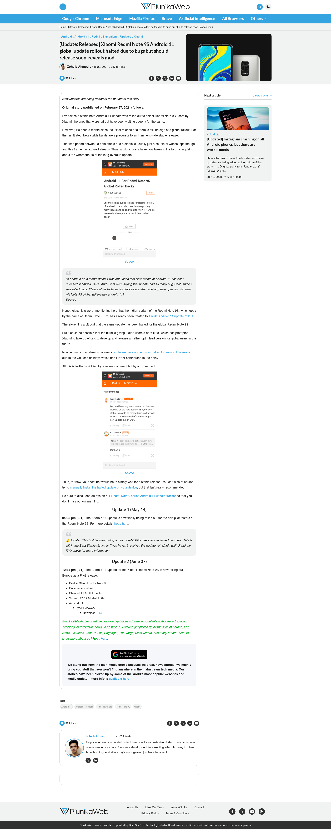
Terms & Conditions (178, 813)
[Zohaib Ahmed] (73, 748)
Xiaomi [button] (138, 36)
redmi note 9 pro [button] (104, 706)
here (104, 638)
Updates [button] (125, 36)
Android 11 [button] (81, 36)
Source (129, 261)
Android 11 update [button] (84, 706)
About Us (132, 807)
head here (121, 523)
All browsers (233, 18)
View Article (260, 95)
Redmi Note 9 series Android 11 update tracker (143, 495)
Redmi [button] (96, 36)
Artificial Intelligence (197, 18)
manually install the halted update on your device (103, 487)
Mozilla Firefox (142, 18)
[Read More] (238, 118)
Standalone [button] (110, 36)
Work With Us (179, 807)
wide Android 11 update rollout (172, 316)
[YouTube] (252, 811)
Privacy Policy (150, 813)
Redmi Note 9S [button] (123, 706)
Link (99, 613)
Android (214, 134)
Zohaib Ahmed (78, 66)
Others (257, 18)
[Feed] (262, 811)
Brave (167, 18)
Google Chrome (75, 18)
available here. (119, 678)
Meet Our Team (154, 807)
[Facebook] (232, 811)
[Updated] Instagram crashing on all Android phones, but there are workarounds (235, 144)
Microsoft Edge (109, 18)
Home (62, 27)
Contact (199, 807)
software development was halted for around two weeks (152, 352)
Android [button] (66, 36)
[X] (242, 811)
